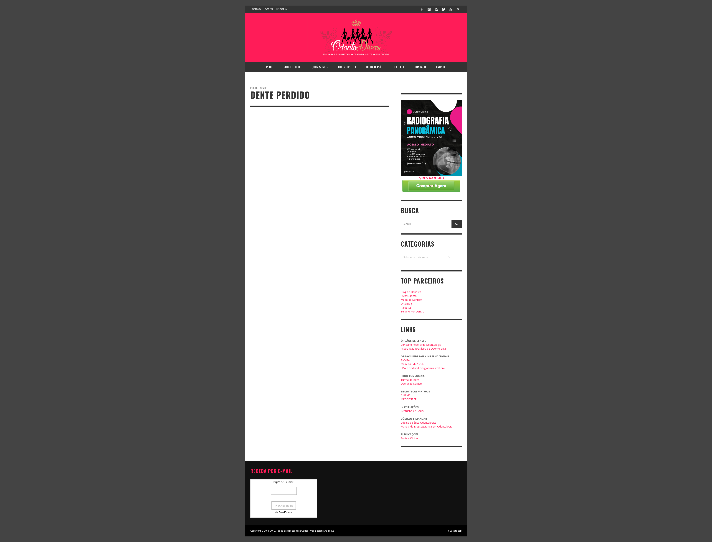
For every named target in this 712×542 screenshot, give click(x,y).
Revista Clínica (409, 438)
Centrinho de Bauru (412, 411)
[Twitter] (443, 9)
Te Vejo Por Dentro (412, 311)
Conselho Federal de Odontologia (421, 344)
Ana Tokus (328, 530)
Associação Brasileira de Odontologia (423, 348)
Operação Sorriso (411, 383)
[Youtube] (450, 9)
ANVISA (405, 360)
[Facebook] (422, 9)
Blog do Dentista (411, 292)
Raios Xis (406, 307)
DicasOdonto (409, 296)
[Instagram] (429, 9)
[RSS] (436, 9)
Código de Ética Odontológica (418, 422)
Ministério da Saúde (412, 364)
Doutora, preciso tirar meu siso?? (281, 191)
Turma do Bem (410, 379)
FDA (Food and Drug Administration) (423, 368)
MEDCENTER (409, 399)
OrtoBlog (406, 303)
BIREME (405, 395)
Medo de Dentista (411, 300)
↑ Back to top (455, 530)
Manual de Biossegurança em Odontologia (426, 426)
